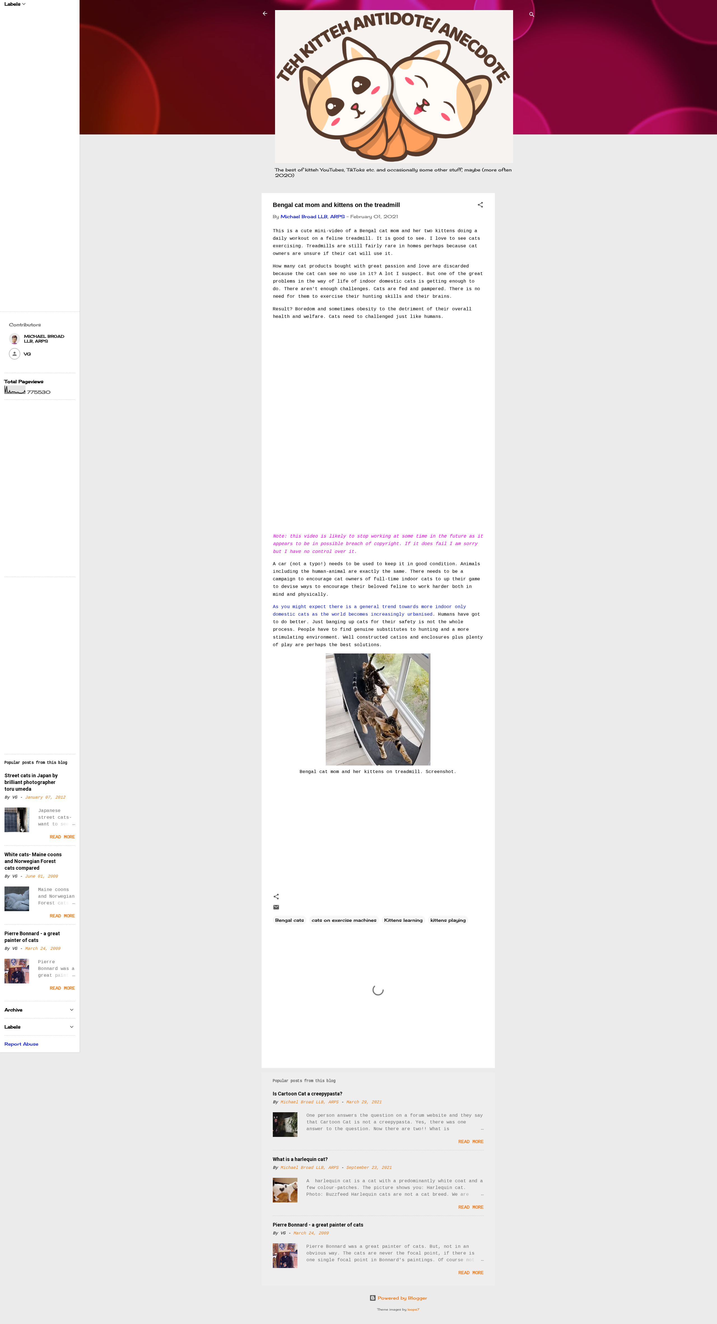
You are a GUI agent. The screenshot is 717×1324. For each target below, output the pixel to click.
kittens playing (448, 920)
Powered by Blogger (401, 1298)
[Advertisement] (517, 277)
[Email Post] (276, 909)
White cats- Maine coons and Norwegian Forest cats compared (33, 861)
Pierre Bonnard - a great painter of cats (318, 1225)
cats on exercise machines (344, 920)
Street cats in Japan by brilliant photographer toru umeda (31, 782)
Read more (471, 1141)
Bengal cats (289, 920)
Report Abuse (21, 1044)
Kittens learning (403, 920)
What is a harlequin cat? (300, 1159)
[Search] (532, 15)
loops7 (413, 1309)
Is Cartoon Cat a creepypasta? (307, 1094)
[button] (480, 205)
